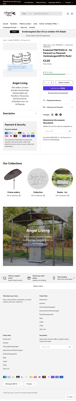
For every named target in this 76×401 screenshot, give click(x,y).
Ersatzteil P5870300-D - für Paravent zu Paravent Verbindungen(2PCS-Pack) (20, 40)
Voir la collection (36, 195)
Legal (41, 322)
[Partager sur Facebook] (56, 115)
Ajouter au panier (64, 82)
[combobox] (41, 14)
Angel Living (47, 45)
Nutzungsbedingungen (47, 307)
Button (14, 32)
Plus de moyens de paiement (58, 93)
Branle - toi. (62, 192)
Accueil (5, 24)
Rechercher (43, 300)
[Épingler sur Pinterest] (60, 115)
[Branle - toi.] (62, 178)
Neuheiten (13, 24)
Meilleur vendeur (25, 24)
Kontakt (32, 27)
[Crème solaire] (13, 178)
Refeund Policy (41, 2)
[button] (72, 13)
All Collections (29, 2)
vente (35, 24)
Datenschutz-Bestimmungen (49, 311)
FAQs (41, 325)
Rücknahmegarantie (46, 314)
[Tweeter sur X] (52, 115)
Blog (41, 318)
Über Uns (24, 27)
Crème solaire (13, 192)
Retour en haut (38, 286)
